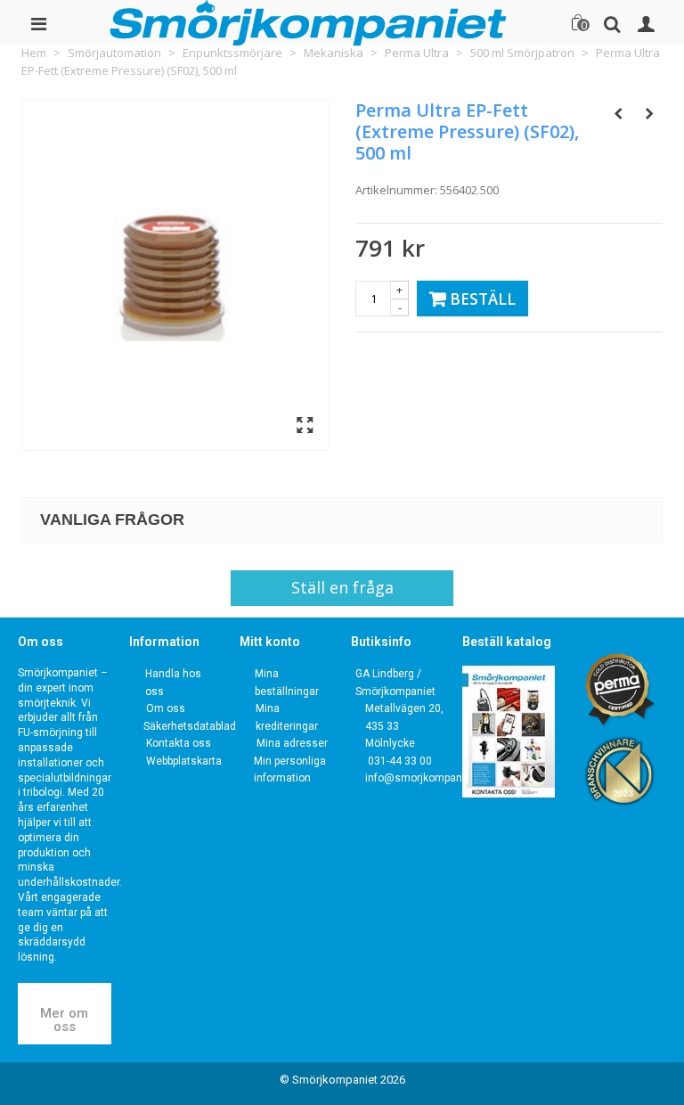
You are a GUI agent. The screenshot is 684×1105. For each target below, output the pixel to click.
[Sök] (612, 22)
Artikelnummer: (396, 190)
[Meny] (38, 22)
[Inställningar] (646, 22)
